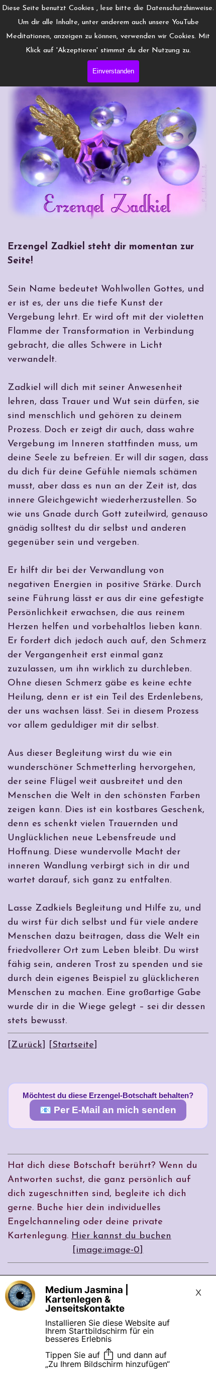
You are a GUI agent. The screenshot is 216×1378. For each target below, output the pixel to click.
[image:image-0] (107, 1250)
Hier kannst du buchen (121, 1236)
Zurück (26, 1045)
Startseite (73, 1045)
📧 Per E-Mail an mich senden (108, 1110)
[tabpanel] (108, 646)
